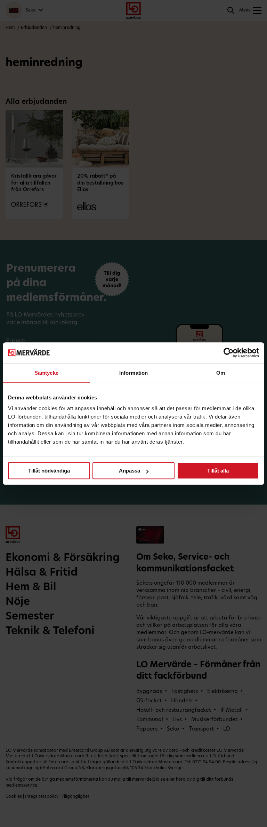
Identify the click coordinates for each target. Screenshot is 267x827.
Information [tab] (133, 373)
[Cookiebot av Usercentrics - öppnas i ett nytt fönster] (228, 353)
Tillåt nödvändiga (49, 471)
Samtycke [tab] (46, 373)
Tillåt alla (218, 471)
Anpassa (129, 471)
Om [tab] (220, 373)
